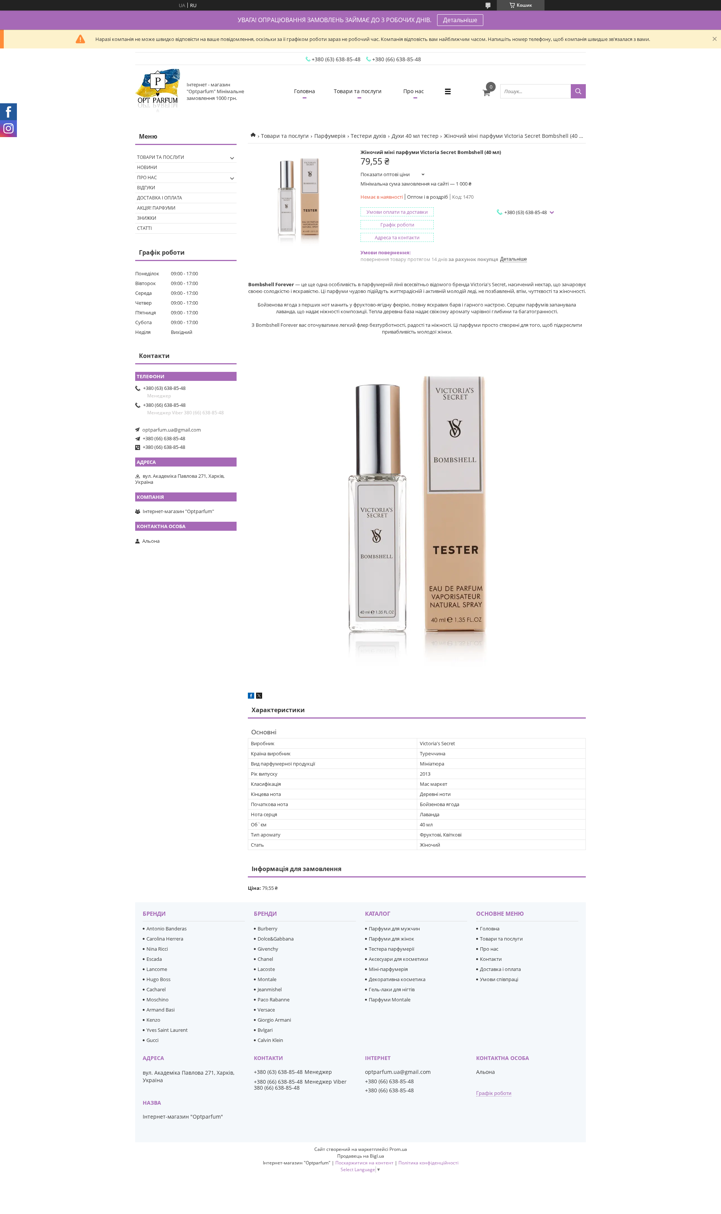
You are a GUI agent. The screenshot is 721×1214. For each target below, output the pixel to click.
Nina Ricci (157, 948)
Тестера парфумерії (391, 948)
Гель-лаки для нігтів (392, 989)
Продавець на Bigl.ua (360, 1156)
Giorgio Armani (274, 1019)
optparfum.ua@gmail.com (171, 430)
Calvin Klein (270, 1040)
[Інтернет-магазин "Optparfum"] (157, 91)
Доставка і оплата (159, 198)
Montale (267, 979)
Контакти (491, 959)
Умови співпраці (499, 979)
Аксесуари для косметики (398, 959)
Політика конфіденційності (428, 1163)
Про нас (413, 91)
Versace (266, 1009)
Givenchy (268, 948)
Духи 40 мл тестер (415, 135)
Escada (154, 959)
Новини (147, 167)
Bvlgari (265, 1030)
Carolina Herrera (164, 938)
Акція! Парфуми (156, 208)
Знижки (146, 218)
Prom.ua (398, 1149)
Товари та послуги (358, 91)
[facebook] (251, 696)
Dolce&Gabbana (276, 938)
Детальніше (460, 20)
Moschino (157, 999)
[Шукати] (578, 91)
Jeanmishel (270, 989)
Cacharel (156, 989)
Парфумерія (329, 135)
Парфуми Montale (389, 999)
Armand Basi (160, 1009)
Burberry (268, 928)
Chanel (265, 959)
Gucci (152, 1040)
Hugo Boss (158, 979)
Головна (304, 91)
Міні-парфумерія (388, 969)
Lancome (156, 969)
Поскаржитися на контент (364, 1163)
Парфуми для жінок (391, 938)
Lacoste (266, 969)
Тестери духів (368, 135)
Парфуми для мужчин (394, 928)
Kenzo (153, 1019)
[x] (259, 696)
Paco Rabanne (274, 999)
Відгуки (146, 187)
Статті (144, 228)
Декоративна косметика (397, 979)
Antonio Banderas (166, 928)
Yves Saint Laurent (167, 1030)
